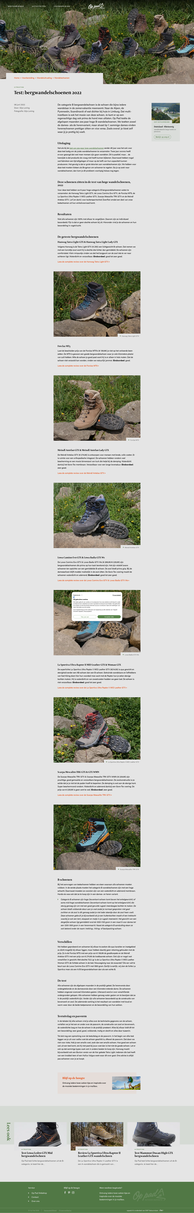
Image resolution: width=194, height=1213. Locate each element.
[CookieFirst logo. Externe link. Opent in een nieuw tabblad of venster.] (74, 597)
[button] (78, 595)
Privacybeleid (117, 595)
